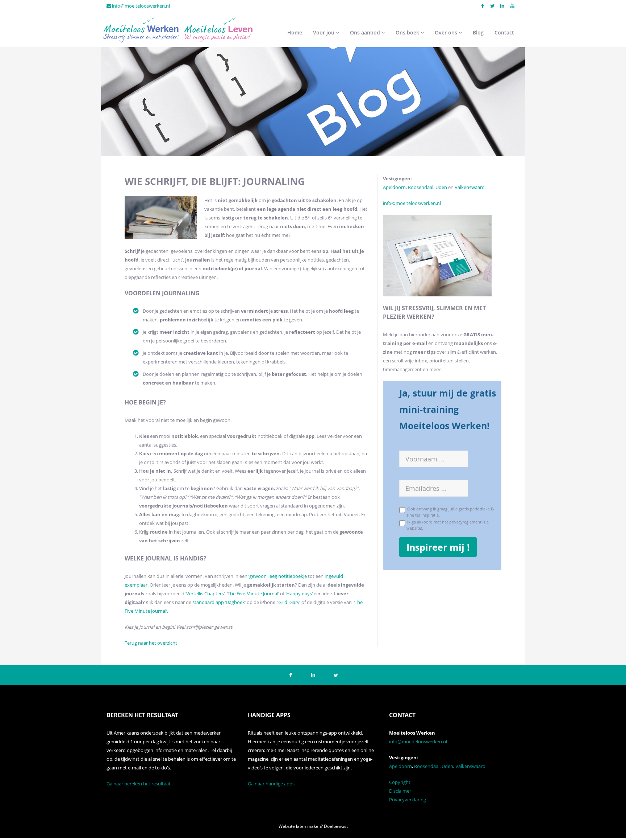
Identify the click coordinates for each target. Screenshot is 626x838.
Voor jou (324, 32)
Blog (478, 32)
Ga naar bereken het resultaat (139, 783)
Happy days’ (299, 593)
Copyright (399, 782)
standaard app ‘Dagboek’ (219, 602)
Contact (504, 32)
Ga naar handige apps (271, 783)
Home (294, 32)
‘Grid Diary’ (288, 602)
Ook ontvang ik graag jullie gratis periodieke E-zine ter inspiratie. (449, 511)
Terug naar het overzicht (151, 643)
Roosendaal (420, 187)
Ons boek (408, 32)
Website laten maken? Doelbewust (313, 826)
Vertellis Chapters (205, 593)
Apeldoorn (394, 187)
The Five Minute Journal (253, 593)
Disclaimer (400, 791)
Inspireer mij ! (438, 547)
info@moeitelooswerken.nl (141, 6)
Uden (441, 187)
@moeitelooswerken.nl (416, 203)
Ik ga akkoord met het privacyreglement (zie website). (447, 524)
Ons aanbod (365, 32)
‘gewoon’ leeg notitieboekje (278, 576)
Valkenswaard (470, 187)
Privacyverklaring (407, 799)
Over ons (447, 32)
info (387, 203)
